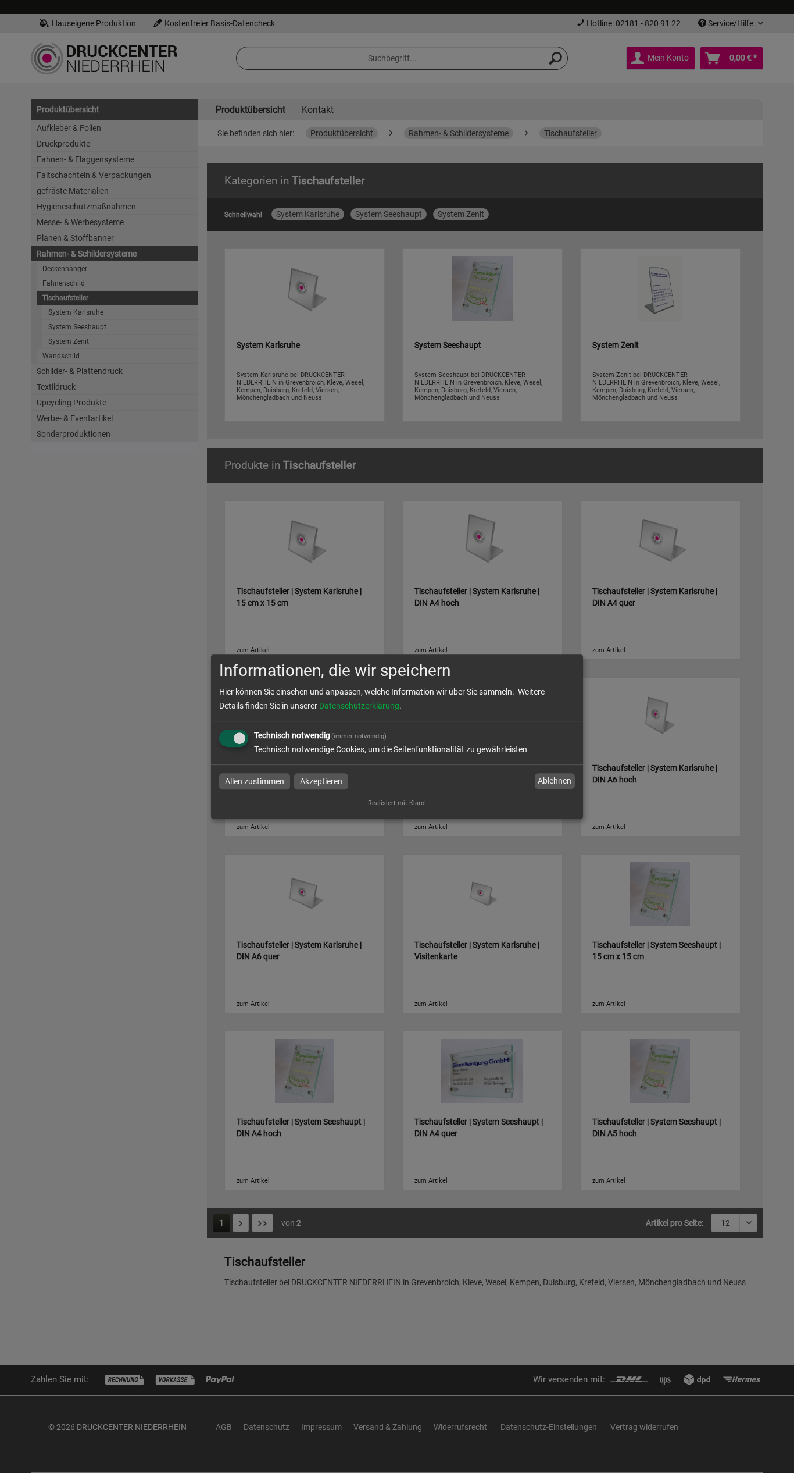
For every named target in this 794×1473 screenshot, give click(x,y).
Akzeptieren (321, 781)
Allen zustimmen (254, 781)
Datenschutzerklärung (359, 705)
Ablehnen (554, 781)
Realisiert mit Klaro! (397, 803)
